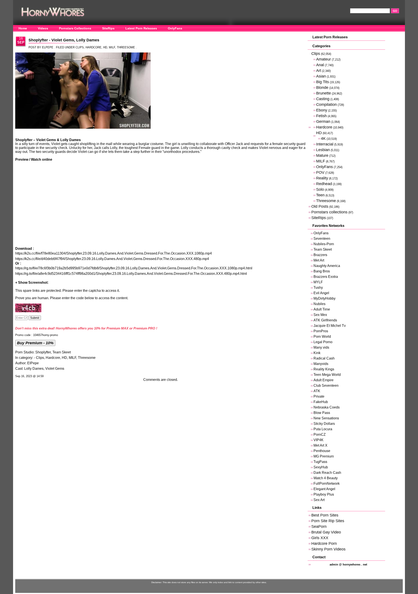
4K (323, 138)
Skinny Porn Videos (328, 549)
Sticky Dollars (324, 423)
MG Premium (324, 456)
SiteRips (108, 28)
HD (105, 47)
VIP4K (319, 440)
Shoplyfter (43, 352)
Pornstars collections (329, 212)
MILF (112, 47)
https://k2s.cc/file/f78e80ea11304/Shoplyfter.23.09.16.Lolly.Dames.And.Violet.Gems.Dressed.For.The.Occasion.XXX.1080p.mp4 (113, 253)
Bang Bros (322, 271)
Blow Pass (322, 413)
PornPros (321, 331)
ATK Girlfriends (325, 320)
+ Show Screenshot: (32, 282)
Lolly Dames (34, 368)
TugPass (320, 462)
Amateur (323, 59)
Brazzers (320, 255)
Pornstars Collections (75, 28)
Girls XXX (319, 537)
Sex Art (319, 500)
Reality (322, 178)
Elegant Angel (324, 489)
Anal (320, 64)
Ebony (321, 110)
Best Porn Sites (324, 515)
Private (319, 396)
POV (320, 172)
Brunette (323, 93)
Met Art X (320, 445)
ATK (317, 391)
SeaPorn (319, 526)
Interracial (324, 144)
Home (23, 28)
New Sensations (326, 418)
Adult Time (322, 309)
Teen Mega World (327, 374)
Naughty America (327, 266)
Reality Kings (324, 369)
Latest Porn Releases (141, 28)
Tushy (318, 287)
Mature (322, 155)
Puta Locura (323, 429)
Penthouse (322, 451)
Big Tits (322, 81)
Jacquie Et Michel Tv (330, 325)
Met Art (319, 260)
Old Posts (319, 206)
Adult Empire (324, 380)
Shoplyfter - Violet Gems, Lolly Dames (64, 40)
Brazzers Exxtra (326, 276)
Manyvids (321, 364)
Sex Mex (320, 315)
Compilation (326, 104)
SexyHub (321, 467)
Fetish (321, 115)
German (323, 121)
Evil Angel (321, 293)
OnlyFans (175, 28)
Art (318, 70)
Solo (320, 189)
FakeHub (321, 402)
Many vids (321, 347)
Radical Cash (324, 358)
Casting (322, 98)
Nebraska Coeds (327, 407)
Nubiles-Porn (324, 244)
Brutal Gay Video (326, 532)
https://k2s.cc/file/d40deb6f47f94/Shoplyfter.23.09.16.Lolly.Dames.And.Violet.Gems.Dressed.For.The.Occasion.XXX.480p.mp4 (112, 259)
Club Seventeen (326, 385)
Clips (80, 47)
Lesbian (323, 149)
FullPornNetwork (327, 483)
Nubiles (319, 304)
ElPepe (33, 363)
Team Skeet (61, 352)
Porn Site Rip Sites (327, 520)
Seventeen (322, 238)
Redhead (324, 183)
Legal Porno (323, 342)
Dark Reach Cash (327, 472)
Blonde (322, 87)
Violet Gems (54, 368)
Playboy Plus (324, 494)
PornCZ (320, 434)
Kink (317, 353)
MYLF (318, 282)
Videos (43, 28)
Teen (320, 195)
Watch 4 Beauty (326, 478)
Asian (321, 76)
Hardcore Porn (324, 543)
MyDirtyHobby (324, 298)
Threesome (126, 47)
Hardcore (93, 47)
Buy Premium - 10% (35, 343)
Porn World (322, 336)
